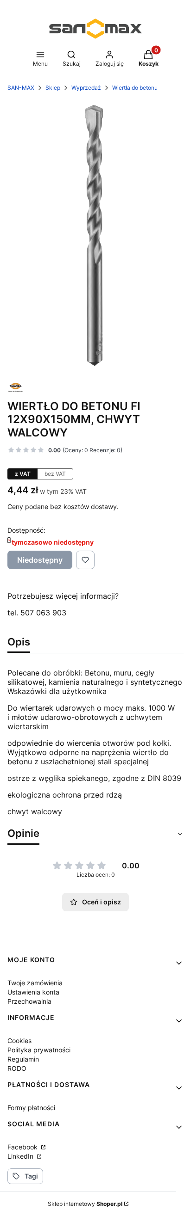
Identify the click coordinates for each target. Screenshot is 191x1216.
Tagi (31, 1176)
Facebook (23, 1147)
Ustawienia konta (33, 992)
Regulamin (23, 1059)
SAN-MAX (20, 87)
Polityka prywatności (38, 1050)
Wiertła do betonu (135, 87)
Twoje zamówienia (35, 983)
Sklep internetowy (85, 1203)
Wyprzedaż (86, 87)
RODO (16, 1068)
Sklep (52, 87)
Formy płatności (31, 1108)
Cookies (19, 1040)
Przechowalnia (29, 1001)
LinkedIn (21, 1156)
